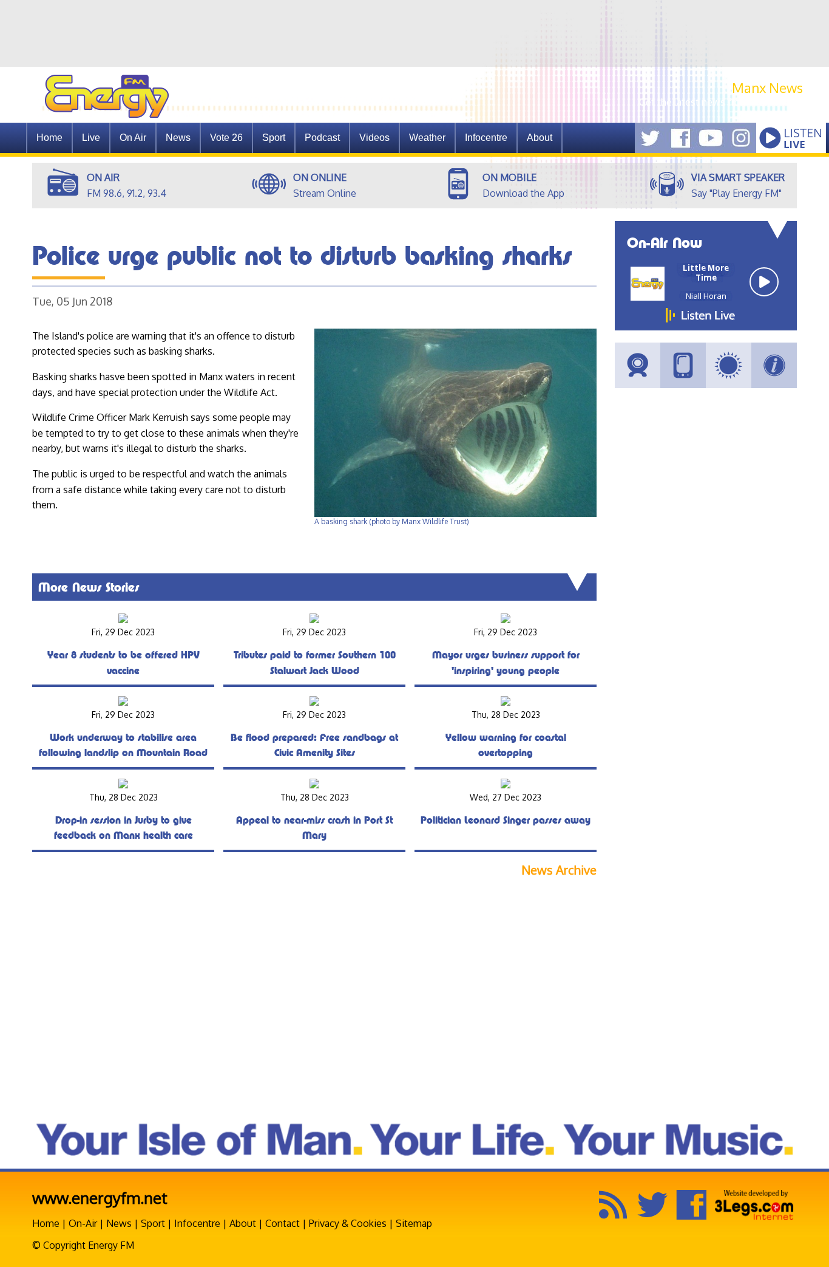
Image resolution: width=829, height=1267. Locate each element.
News (178, 137)
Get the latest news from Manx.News (721, 102)
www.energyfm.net (99, 1197)
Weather (427, 137)
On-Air (83, 1223)
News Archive (559, 870)
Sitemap (414, 1223)
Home (49, 137)
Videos (374, 137)
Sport (273, 137)
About (242, 1223)
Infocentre (197, 1223)
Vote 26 (226, 137)
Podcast (322, 137)
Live (91, 137)
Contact (282, 1223)
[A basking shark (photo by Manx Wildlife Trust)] (455, 514)
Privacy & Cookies (348, 1223)
